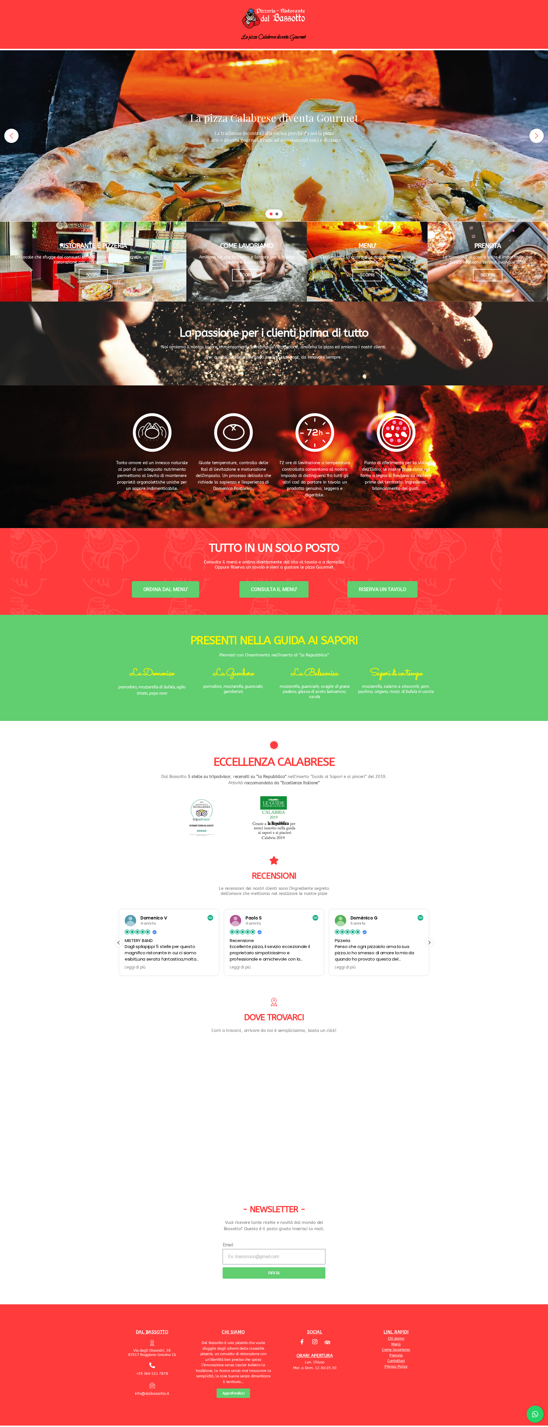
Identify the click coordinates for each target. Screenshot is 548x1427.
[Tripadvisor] (327, 1342)
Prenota (396, 1355)
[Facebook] (302, 1342)
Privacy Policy (396, 1366)
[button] (11, 136)
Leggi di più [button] (135, 967)
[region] (274, 135)
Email (228, 1245)
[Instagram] (315, 1342)
